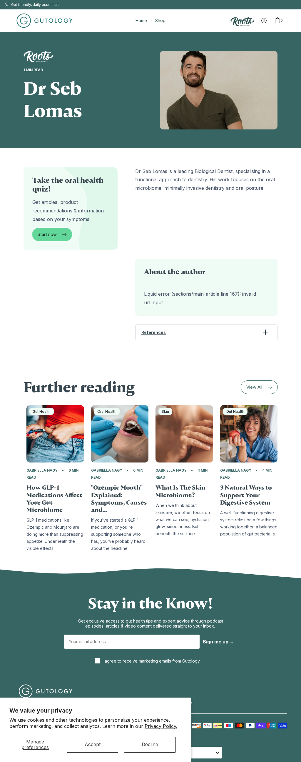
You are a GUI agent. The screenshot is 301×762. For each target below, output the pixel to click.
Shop (160, 20)
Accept (93, 744)
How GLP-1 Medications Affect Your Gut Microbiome (54, 499)
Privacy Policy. (161, 726)
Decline (150, 744)
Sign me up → (218, 642)
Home (141, 20)
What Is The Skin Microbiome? (180, 491)
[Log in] (264, 21)
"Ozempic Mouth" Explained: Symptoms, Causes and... (119, 499)
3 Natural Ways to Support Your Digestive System (246, 495)
